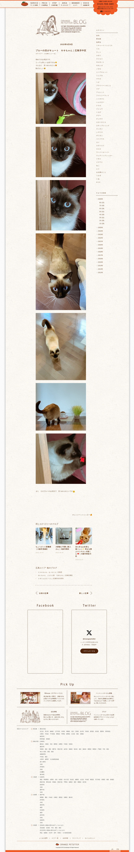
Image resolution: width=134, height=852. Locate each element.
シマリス (99, 132)
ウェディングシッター (104, 155)
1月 (101, 223)
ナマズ (98, 105)
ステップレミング (102, 125)
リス (98, 49)
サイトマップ (76, 838)
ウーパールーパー (102, 152)
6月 (101, 208)
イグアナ (99, 162)
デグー (98, 115)
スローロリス (101, 122)
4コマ (98, 182)
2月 (101, 220)
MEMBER (76, 4)
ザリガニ (99, 135)
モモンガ (99, 65)
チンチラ (99, 119)
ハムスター (100, 102)
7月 (101, 205)
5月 (101, 211)
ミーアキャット (102, 72)
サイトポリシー (90, 838)
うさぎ (98, 175)
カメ (98, 142)
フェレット (100, 92)
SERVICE (34, 4)
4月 (101, 214)
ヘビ (98, 82)
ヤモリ (98, 55)
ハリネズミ (100, 99)
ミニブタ (99, 75)
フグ (98, 89)
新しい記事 (84, 593)
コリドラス (100, 139)
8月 (101, 202)
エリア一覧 (55, 838)
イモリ (98, 159)
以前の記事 (44, 593)
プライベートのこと (103, 85)
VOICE (86, 4)
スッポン (99, 129)
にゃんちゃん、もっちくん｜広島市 (50, 572)
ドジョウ (99, 109)
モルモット (100, 62)
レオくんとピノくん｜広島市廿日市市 (51, 578)
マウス (98, 79)
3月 (101, 217)
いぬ (98, 179)
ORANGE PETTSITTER (24, 4)
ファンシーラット (102, 95)
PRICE (44, 4)
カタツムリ (100, 145)
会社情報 (65, 838)
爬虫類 (98, 39)
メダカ (98, 69)
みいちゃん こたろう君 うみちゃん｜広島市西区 (55, 575)
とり (98, 169)
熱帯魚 (98, 42)
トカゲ (98, 112)
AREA (64, 4)
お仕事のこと (48, 53)
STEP (54, 4)
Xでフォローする (89, 651)
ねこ (55, 53)
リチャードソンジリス (104, 45)
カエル (98, 149)
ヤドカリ (99, 59)
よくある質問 (43, 838)
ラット (98, 52)
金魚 (98, 35)
